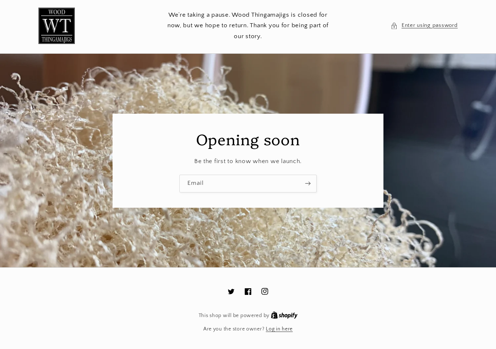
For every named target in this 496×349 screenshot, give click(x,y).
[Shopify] (284, 315)
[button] (424, 26)
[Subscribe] (308, 183)
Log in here (279, 329)
